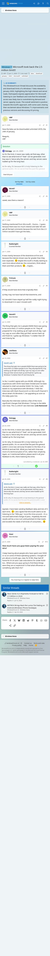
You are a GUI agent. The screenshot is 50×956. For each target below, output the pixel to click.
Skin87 (12, 188)
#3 (47, 220)
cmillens (13, 350)
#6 (47, 322)
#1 (47, 125)
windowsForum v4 (13, 643)
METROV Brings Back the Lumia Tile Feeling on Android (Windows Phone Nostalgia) (26, 606)
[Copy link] (43, 125)
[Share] (39, 125)
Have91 (12, 314)
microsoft (17, 76)
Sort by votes (30, 182)
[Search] (47, 3)
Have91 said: (8, 363)
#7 (47, 358)
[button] (21, 643)
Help (25, 645)
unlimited (25, 76)
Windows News (25, 598)
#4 (47, 251)
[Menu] (3, 3)
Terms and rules (39, 643)
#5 (47, 286)
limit (10, 76)
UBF (4, 73)
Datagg (8, 151)
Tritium (12, 278)
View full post (7, 174)
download (39, 73)
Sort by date (19, 182)
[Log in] (34, 3)
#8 (47, 426)
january (4, 76)
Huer (11, 534)
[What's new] (43, 3)
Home (31, 645)
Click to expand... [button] (25, 503)
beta (32, 73)
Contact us (28, 643)
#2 (47, 196)
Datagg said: (8, 484)
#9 (47, 479)
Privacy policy (17, 645)
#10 (46, 542)
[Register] (38, 3)
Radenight (13, 244)
